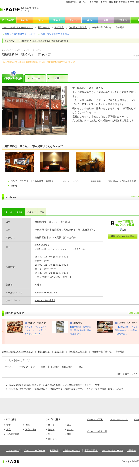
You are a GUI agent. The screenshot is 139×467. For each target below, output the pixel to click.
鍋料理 (14, 185)
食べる (51, 425)
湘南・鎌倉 (30, 429)
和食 (43, 367)
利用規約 (54, 450)
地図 (42, 212)
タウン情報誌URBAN (112, 450)
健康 (69, 434)
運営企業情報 (91, 450)
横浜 (8, 425)
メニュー (31, 212)
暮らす (51, 429)
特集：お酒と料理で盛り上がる (20, 34)
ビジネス (52, 439)
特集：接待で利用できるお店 (55, 34)
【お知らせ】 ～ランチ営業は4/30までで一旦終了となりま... (126, 330)
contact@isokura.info (46, 292)
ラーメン (9, 367)
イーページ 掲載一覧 (97, 431)
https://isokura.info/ (45, 300)
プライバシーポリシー (34, 450)
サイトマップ (12, 450)
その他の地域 (12, 434)
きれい (70, 429)
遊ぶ (69, 425)
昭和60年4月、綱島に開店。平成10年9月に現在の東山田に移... (81, 330)
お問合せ (131, 450)
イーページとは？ (119, 419)
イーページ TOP (95, 419)
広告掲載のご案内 (71, 450)
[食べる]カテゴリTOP (127, 373)
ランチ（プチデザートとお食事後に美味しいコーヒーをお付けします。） (47, 181)
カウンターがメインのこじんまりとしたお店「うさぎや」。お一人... (36, 330)
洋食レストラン (27, 367)
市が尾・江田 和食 (78, 27)
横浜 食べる (44, 27)
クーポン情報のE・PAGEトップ (17, 27)
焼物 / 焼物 (95, 181)
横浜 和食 (59, 27)
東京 (8, 429)
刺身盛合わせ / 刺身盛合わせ (122, 181)
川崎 (27, 425)
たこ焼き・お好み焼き (62, 367)
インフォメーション (13, 212)
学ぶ (50, 434)
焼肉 (81, 367)
